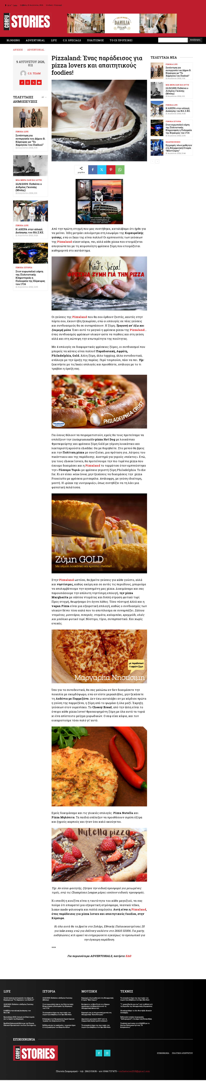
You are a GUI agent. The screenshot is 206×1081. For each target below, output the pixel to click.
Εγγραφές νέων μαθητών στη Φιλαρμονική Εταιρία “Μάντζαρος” (179, 149)
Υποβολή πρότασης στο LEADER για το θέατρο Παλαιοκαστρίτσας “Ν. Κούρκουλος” (135, 1026)
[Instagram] (27, 83)
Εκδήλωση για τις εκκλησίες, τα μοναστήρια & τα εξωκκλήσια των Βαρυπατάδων (59, 1027)
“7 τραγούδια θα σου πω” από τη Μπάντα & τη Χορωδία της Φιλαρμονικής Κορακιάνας (136, 1006)
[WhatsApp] (119, 170)
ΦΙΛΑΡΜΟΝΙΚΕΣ (173, 143)
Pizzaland (64, 242)
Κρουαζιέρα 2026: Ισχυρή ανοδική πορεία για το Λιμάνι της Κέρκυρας (19, 1019)
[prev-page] (152, 162)
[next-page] (157, 162)
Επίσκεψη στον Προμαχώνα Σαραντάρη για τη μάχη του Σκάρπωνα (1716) (58, 1021)
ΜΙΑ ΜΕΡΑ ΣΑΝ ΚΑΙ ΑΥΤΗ (29, 181)
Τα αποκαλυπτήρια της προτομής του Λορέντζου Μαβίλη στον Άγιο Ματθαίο (57, 1015)
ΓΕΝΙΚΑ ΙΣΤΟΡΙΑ (24, 268)
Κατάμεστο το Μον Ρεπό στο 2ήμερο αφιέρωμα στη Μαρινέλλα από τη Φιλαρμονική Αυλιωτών (95, 1007)
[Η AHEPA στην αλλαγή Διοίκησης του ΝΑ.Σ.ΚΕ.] (30, 211)
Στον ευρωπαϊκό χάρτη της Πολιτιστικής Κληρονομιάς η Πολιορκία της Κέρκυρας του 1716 (30, 279)
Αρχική (18, 50)
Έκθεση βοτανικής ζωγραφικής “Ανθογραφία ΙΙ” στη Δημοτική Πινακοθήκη (136, 1019)
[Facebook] (21, 83)
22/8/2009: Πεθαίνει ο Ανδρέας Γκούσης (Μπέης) (29, 188)
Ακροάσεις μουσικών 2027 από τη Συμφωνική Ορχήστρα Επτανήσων (94, 1021)
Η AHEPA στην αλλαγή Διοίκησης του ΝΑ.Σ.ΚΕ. (30, 232)
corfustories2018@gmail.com (134, 1072)
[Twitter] (33, 83)
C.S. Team (34, 74)
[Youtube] (39, 83)
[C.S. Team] (24, 74)
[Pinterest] (110, 170)
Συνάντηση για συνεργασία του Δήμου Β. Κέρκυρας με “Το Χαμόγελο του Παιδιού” (30, 141)
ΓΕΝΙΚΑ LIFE (22, 132)
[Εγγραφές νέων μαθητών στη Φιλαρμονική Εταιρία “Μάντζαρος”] (157, 148)
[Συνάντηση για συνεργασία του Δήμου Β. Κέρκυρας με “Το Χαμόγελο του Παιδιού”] (30, 118)
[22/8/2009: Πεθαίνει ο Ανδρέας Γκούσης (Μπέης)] (30, 166)
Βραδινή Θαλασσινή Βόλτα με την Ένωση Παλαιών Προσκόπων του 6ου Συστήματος (20, 1025)
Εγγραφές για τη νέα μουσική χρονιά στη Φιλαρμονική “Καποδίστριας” (96, 1015)
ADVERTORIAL (35, 50)
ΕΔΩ (128, 957)
